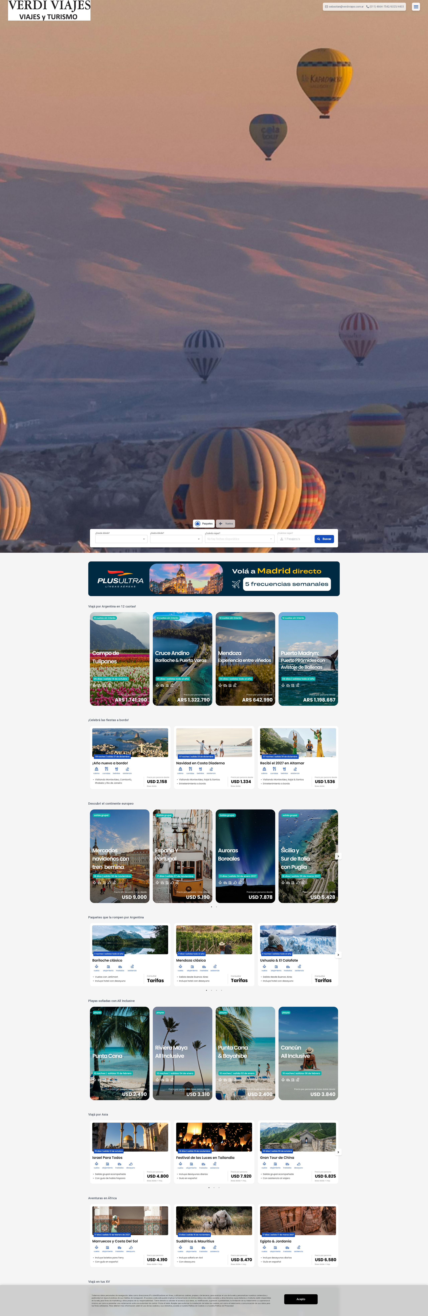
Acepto (301, 1299)
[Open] (144, 539)
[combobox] (118, 539)
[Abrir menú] (416, 7)
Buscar (327, 539)
